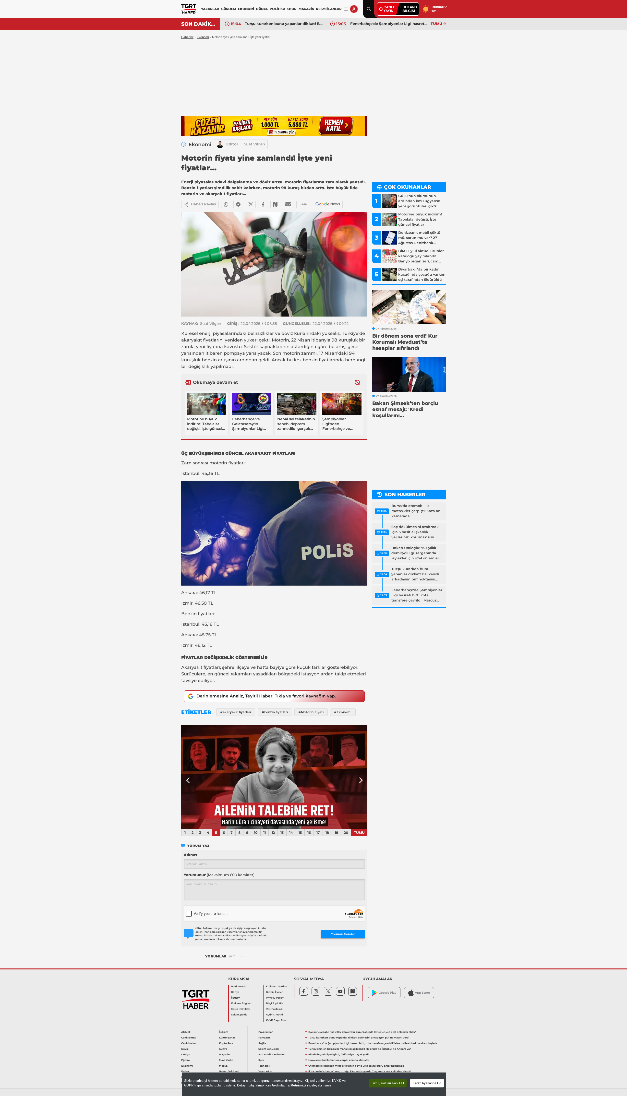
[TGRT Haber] (188, 9)
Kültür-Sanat (227, 1037)
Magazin (224, 1054)
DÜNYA (262, 9)
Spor (261, 1060)
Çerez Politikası (240, 1009)
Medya (223, 1065)
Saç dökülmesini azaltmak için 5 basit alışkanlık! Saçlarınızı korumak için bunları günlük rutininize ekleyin (415, 532)
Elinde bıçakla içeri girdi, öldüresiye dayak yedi (338, 1054)
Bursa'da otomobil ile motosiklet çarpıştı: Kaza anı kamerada (416, 511)
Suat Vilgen (254, 144)
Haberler (187, 37)
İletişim (236, 997)
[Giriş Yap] (354, 9)
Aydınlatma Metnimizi (289, 1085)
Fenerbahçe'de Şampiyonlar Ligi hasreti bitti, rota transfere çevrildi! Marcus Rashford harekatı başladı (284, 23)
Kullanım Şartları (276, 986)
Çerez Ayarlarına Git (427, 1083)
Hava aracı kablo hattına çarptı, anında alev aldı (338, 1060)
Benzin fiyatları (197, 613)
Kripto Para (226, 1043)
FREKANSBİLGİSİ (408, 9)
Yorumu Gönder (343, 934)
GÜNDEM (228, 9)
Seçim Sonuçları (268, 1048)
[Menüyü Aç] (346, 9)
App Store (422, 992)
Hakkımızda (238, 986)
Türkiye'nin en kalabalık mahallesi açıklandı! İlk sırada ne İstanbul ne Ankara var (389, 23)
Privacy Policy (275, 997)
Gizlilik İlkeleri (274, 992)
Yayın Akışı (265, 1071)
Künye (235, 992)
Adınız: (190, 854)
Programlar (265, 1032)
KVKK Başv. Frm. (276, 1020)
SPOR (292, 9)
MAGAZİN (306, 9)
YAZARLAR (210, 9)
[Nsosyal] (275, 204)
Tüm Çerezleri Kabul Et (387, 1083)
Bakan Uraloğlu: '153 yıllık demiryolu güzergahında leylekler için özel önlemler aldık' (415, 553)
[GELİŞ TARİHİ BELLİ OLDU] (274, 777)
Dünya (185, 1054)
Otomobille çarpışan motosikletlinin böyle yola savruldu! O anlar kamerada (356, 1065)
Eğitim (185, 1060)
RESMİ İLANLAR (328, 9)
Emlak (185, 1071)
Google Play (387, 992)
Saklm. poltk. (239, 1014)
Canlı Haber (188, 1043)
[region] (314, 1084)
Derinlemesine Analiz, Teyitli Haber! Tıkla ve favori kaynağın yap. (266, 696)
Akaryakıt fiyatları (200, 667)
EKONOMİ (246, 9)
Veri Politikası (274, 1009)
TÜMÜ (436, 23)
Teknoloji (264, 1065)
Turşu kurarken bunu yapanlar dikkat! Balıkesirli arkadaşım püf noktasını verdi (415, 574)
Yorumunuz (219, 874)
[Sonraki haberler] (357, 382)
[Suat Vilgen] (220, 144)
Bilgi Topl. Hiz (274, 1003)
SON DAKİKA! (198, 24)
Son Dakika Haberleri (271, 1054)
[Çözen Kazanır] (274, 126)
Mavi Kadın (226, 1060)
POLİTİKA (277, 9)
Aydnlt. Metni (274, 1014)
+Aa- (303, 204)
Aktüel (185, 1032)
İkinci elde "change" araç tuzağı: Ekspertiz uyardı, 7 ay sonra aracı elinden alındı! (359, 1071)
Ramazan (264, 1037)
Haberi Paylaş (203, 204)
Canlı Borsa (188, 1037)
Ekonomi (203, 37)
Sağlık (262, 1043)
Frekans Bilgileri (241, 1003)
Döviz (184, 1048)
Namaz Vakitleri (229, 1071)
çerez (265, 1081)
